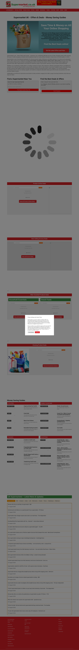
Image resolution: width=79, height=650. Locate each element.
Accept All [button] (37, 332)
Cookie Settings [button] (31, 332)
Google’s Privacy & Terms (37, 323)
